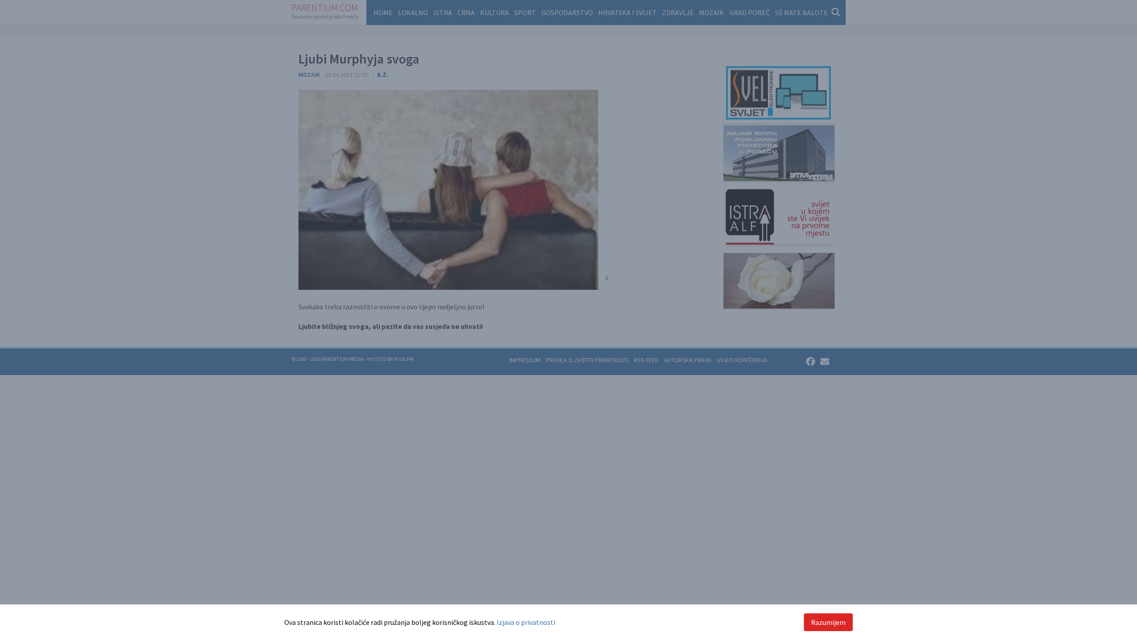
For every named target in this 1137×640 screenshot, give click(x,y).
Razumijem (828, 622)
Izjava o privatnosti (526, 622)
